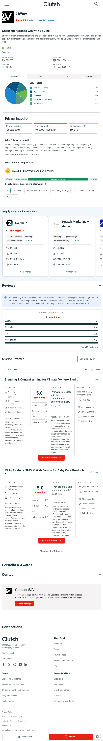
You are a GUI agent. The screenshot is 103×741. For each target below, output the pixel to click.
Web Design (38, 103)
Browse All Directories (11, 679)
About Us (58, 644)
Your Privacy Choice (9, 717)
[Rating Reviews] (21, 20)
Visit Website (26, 736)
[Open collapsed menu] (7, 4)
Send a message (24, 604)
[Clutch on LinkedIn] (26, 664)
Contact (71, 736)
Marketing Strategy (41, 88)
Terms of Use (7, 726)
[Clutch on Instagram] (14, 664)
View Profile (25, 272)
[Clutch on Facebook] (3, 664)
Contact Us (7, 658)
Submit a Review (87, 359)
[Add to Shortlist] (97, 736)
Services (14, 76)
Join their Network (46, 20)
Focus (39, 76)
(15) (23, 231)
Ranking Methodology (63, 660)
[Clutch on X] (9, 664)
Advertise (58, 695)
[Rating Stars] (15, 230)
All (8, 190)
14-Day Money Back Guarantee (15, 690)
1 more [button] (29, 241)
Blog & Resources (9, 695)
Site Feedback (8, 653)
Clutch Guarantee (61, 690)
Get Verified (59, 684)
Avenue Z (21, 223)
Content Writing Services (37, 190)
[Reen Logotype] (9, 223)
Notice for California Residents (13, 721)
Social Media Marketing (43, 99)
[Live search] (96, 4)
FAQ (55, 666)
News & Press (60, 655)
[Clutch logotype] (51, 4)
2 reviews (31, 20)
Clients (89, 76)
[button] (45, 369)
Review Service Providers (13, 684)
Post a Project (8, 701)
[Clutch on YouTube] (20, 664)
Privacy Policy (7, 712)
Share (95, 379)
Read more (7, 52)
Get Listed (58, 679)
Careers (57, 649)
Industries (64, 76)
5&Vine (21, 13)
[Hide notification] (97, 297)
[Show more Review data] (51, 458)
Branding (37, 96)
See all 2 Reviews (88, 347)
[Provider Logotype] (8, 17)
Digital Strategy (39, 92)
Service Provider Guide (64, 701)
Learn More (81, 303)
